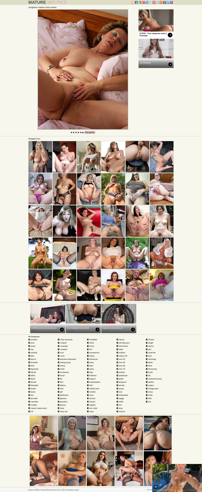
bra (31, 395)
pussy (121, 389)
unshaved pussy (155, 379)
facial (62, 376)
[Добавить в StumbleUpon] (161, 2)
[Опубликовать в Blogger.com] (133, 2)
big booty (34, 369)
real (120, 392)
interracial (93, 359)
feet (61, 382)
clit (31, 411)
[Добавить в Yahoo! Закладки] (171, 2)
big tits (33, 372)
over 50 (121, 362)
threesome (152, 369)
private (121, 385)
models (92, 392)
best (32, 366)
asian (32, 346)
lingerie (92, 379)
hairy (62, 408)
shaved (121, 411)
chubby (33, 405)
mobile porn (94, 389)
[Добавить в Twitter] (168, 2)
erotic (62, 369)
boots (32, 392)
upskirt (151, 382)
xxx (149, 402)
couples (63, 343)
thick (150, 366)
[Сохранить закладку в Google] (140, 2)
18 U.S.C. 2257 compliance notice (66, 490)
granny (63, 405)
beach (33, 359)
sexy (120, 408)
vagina (151, 385)
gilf (61, 392)
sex (120, 405)
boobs (33, 389)
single (150, 343)
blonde (33, 382)
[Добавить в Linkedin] (147, 2)
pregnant (122, 382)
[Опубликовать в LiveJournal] (150, 2)
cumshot (63, 349)
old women (123, 346)
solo (150, 356)
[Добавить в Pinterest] (154, 2)
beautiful (34, 362)
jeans (91, 362)
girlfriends (64, 395)
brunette (34, 398)
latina (91, 369)
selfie (120, 402)
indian (92, 356)
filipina (63, 385)
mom (91, 395)
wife (150, 398)
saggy (121, 398)
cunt (62, 353)
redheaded (123, 395)
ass (32, 349)
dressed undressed (68, 359)
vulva (150, 392)
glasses (63, 398)
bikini (32, 376)
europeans (64, 372)
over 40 (121, 359)
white (150, 395)
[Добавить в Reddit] (157, 2)
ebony (62, 366)
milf (90, 385)
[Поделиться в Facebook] (136, 2)
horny (91, 346)
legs (91, 372)
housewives (94, 353)
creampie (64, 346)
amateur (34, 340)
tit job (150, 372)
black (32, 379)
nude (91, 411)
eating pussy (65, 362)
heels (91, 343)
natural (92, 402)
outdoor (121, 353)
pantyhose (123, 376)
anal (32, 343)
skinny (151, 346)
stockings (152, 359)
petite (120, 379)
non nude (93, 408)
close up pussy (66, 340)
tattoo (150, 362)
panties (121, 372)
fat (61, 379)
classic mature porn (38, 408)
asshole (33, 353)
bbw (32, 356)
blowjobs (34, 385)
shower (151, 340)
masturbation (94, 382)
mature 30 (122, 356)
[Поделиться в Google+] (143, 2)
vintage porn (153, 389)
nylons (121, 340)
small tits (151, 353)
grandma (63, 402)
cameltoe (34, 402)
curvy (62, 356)
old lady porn (124, 343)
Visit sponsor (90, 132)
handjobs (93, 340)
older (120, 349)
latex (91, 366)
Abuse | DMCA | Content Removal (40, 490)
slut (149, 349)
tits (149, 376)
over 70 (121, 369)
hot (90, 349)
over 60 (121, 366)
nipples (92, 405)
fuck (61, 389)
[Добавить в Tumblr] (164, 2)
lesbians (92, 376)
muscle (92, 398)
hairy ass (64, 411)
